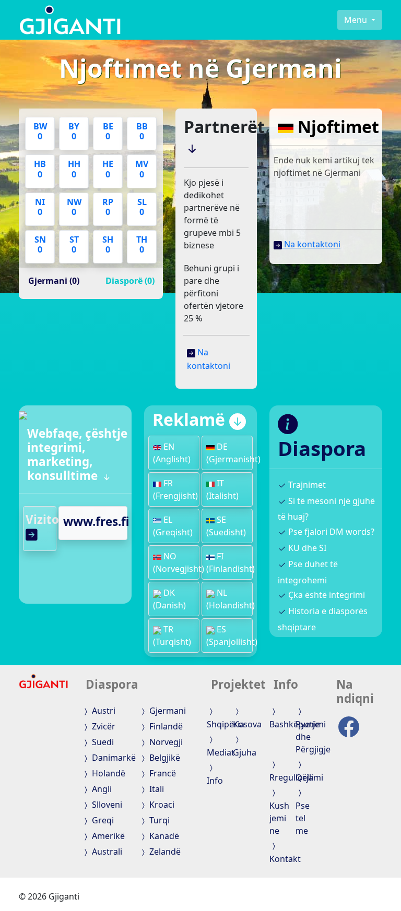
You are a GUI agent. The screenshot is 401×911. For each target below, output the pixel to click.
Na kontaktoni (311, 244)
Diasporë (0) (130, 280)
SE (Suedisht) (226, 526)
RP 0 (107, 207)
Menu (356, 20)
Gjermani (166, 710)
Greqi (102, 820)
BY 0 (73, 131)
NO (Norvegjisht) (178, 562)
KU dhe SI (306, 548)
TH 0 (141, 244)
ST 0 (74, 244)
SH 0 (107, 244)
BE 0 (108, 131)
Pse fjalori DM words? (330, 531)
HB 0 (40, 168)
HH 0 (74, 168)
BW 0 (40, 131)
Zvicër (102, 726)
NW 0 (74, 207)
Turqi (158, 820)
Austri (102, 710)
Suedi (102, 742)
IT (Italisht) (222, 489)
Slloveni (106, 804)
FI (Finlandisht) (230, 562)
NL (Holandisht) (230, 599)
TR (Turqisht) (172, 636)
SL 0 (142, 207)
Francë (161, 773)
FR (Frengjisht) (175, 489)
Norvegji (165, 742)
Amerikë (107, 836)
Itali (155, 789)
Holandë (107, 773)
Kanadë (163, 836)
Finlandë (165, 726)
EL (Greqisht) (173, 526)
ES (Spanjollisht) (231, 636)
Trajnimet (306, 484)
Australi (106, 851)
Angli (101, 789)
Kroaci (160, 804)
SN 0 (40, 244)
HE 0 (107, 168)
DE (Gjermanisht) (233, 453)
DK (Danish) (169, 599)
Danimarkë (113, 757)
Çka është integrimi (325, 595)
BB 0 (142, 131)
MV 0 (141, 168)
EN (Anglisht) (172, 453)
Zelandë (164, 851)
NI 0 (40, 207)
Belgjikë (163, 757)
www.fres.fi (96, 521)
